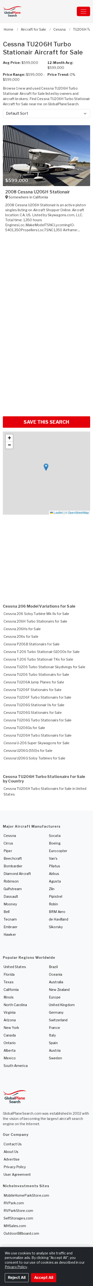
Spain (53, 1043)
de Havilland (58, 919)
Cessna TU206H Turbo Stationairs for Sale (38, 735)
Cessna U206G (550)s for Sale (28, 751)
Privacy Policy (15, 1167)
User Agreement (17, 1174)
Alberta (10, 1050)
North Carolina (15, 1005)
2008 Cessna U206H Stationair (37, 191)
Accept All (43, 1277)
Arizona (10, 1020)
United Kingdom (62, 1005)
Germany (56, 1012)
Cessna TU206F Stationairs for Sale (33, 690)
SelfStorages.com (18, 1218)
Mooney (10, 904)
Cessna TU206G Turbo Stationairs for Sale (38, 720)
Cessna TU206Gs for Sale (24, 728)
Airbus (54, 874)
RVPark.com (14, 1203)
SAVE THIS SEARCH (46, 422)
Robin (53, 904)
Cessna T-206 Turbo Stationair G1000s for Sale (42, 652)
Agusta (55, 881)
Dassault (11, 896)
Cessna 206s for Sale (21, 636)
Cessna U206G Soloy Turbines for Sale (34, 758)
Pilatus (54, 866)
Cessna (10, 836)
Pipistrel (55, 896)
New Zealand (59, 990)
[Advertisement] (46, 364)
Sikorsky (56, 927)
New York (11, 1028)
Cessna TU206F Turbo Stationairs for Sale (38, 697)
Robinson (11, 881)
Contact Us (13, 1144)
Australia (56, 982)
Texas (9, 982)
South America (16, 1066)
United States (15, 967)
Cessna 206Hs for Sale (22, 629)
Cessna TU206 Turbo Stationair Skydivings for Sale (44, 667)
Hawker (10, 934)
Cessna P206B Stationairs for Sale (32, 644)
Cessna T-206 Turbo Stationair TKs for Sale (38, 659)
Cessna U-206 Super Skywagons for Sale (36, 743)
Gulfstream (13, 889)
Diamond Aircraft (17, 874)
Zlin (52, 889)
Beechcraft (13, 858)
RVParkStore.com (18, 1211)
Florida (9, 974)
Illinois (9, 997)
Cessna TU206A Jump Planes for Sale (34, 682)
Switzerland (58, 1020)
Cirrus (8, 843)
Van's (53, 858)
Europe (55, 997)
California (11, 990)
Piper (8, 851)
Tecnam (10, 919)
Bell (7, 912)
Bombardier (13, 866)
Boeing (55, 843)
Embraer (10, 927)
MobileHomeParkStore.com (26, 1195)
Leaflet (58, 512)
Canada (10, 1035)
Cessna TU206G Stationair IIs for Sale (34, 705)
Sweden (55, 1058)
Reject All (17, 1277)
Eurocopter (58, 851)
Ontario (10, 1043)
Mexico (10, 1058)
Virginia (10, 1012)
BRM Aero (57, 912)
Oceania (55, 974)
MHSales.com (15, 1226)
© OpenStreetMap (77, 512)
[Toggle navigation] (83, 11)
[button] (46, 467)
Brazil (53, 967)
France (54, 1028)
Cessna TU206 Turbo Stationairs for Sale (36, 674)
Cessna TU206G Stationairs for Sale (33, 712)
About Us (11, 1152)
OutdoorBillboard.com (21, 1233)
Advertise (12, 1159)
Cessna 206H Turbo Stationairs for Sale (35, 621)
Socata (55, 836)
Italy (52, 1035)
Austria (55, 1050)
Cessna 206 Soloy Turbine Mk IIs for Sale (36, 614)
